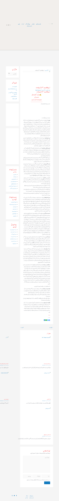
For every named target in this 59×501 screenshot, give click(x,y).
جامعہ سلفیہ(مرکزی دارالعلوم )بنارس (12, 186)
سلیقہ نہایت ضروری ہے (6, 399)
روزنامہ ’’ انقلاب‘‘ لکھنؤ (14, 234)
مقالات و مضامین (38, 24)
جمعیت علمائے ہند (14, 207)
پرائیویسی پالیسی (31, 496)
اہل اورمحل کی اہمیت (49, 399)
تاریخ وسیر (33, 24)
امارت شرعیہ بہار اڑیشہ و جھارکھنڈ (12, 204)
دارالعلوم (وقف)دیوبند (14, 179)
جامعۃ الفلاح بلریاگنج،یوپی (13, 184)
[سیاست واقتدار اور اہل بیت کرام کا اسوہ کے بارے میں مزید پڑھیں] (30, 349)
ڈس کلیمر (27, 496)
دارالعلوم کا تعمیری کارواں (14, 96)
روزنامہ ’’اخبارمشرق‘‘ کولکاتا (13, 239)
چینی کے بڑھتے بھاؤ (14, 98)
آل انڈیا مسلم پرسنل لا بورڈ (13, 202)
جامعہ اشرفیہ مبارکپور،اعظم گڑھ (13, 188)
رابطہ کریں (26, 498)
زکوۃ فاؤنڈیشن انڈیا (14, 213)
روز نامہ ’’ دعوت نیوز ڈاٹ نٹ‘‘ (13, 229)
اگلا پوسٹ (21, 327)
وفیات (19, 24)
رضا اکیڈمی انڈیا (14, 216)
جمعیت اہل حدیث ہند (14, 211)
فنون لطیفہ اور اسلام (14, 86)
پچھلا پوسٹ (51, 327)
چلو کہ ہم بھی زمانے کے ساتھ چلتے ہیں (47, 434)
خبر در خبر (23, 24)
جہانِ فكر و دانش (28, 24)
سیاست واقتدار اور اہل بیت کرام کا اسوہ (47, 363)
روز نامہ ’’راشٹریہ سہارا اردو (13, 236)
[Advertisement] (29, 54)
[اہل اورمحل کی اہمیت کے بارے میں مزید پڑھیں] (30, 385)
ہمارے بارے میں (29, 26)
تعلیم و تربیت (43, 90)
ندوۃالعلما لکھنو (14, 177)
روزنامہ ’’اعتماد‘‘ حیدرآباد (13, 241)
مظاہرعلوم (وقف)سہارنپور (13, 181)
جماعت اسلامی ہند (14, 209)
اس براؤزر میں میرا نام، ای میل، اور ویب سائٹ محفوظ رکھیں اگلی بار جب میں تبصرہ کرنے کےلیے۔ (38, 480)
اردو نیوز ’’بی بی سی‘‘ (14, 243)
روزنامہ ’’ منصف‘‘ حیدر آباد (13, 232)
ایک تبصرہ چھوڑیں (48, 90)
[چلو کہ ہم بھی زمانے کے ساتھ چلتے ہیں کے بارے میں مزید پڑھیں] (30, 420)
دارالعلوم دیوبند (14, 174)
